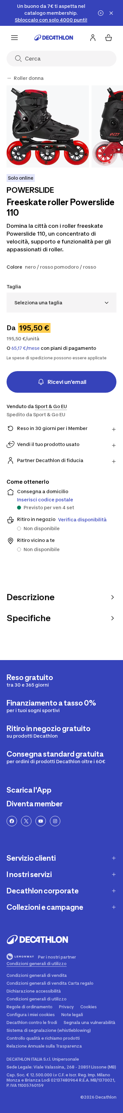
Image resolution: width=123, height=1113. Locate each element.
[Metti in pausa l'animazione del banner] (100, 13)
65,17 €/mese (25, 348)
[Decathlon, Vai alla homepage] (53, 38)
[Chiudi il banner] (111, 13)
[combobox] (61, 303)
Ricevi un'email (67, 382)
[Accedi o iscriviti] (93, 37)
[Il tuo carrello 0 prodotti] (108, 37)
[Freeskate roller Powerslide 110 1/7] (48, 126)
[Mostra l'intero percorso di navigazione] (9, 78)
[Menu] (14, 37)
